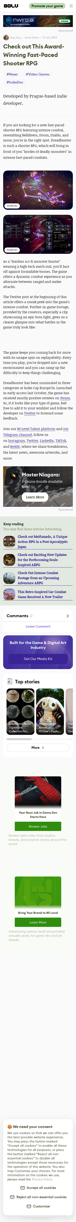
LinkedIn (47, 440)
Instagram (16, 440)
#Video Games (37, 74)
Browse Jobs (38, 826)
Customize (40, 1206)
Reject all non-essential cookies (40, 1197)
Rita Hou (15, 37)
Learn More (38, 922)
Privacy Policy (42, 1179)
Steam (65, 398)
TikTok (61, 440)
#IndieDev (15, 82)
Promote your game (47, 6)
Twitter (30, 413)
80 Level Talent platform (36, 428)
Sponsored (65, 509)
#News (12, 74)
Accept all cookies (40, 1188)
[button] (38, 190)
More (35, 747)
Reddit (15, 446)
